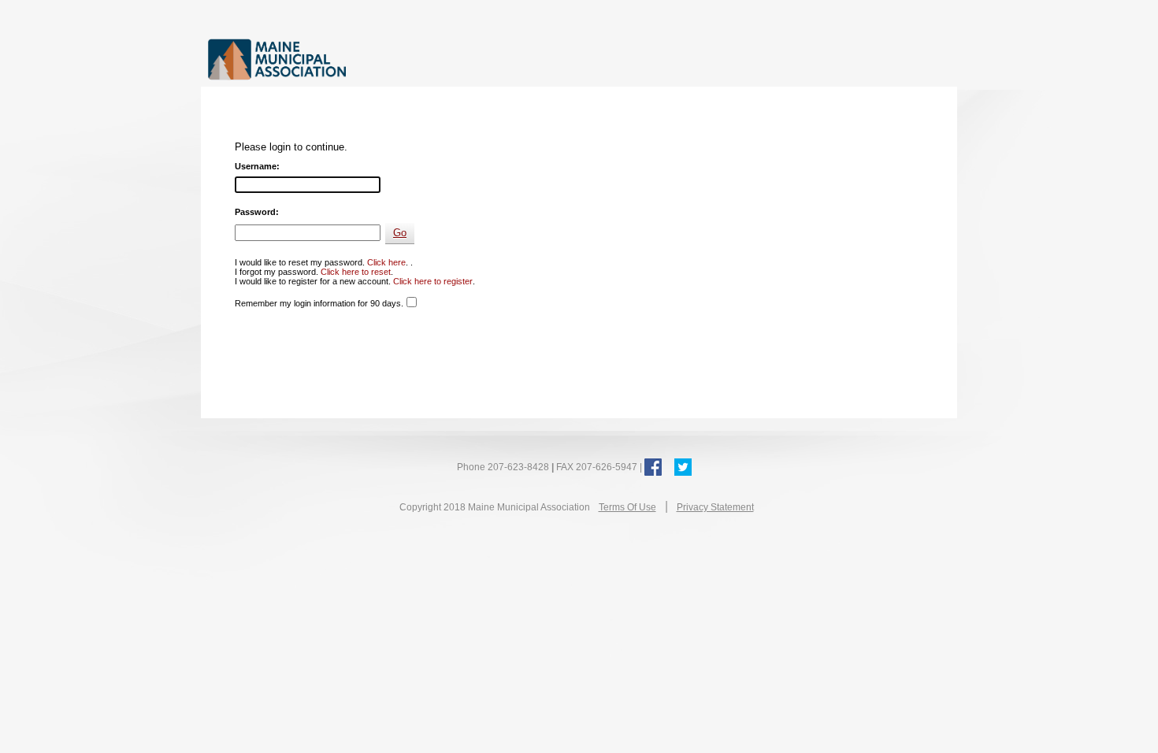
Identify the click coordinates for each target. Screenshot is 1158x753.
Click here (386, 262)
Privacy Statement (715, 507)
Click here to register (433, 281)
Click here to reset (356, 271)
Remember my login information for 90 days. (319, 303)
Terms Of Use (627, 507)
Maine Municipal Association (370, 59)
